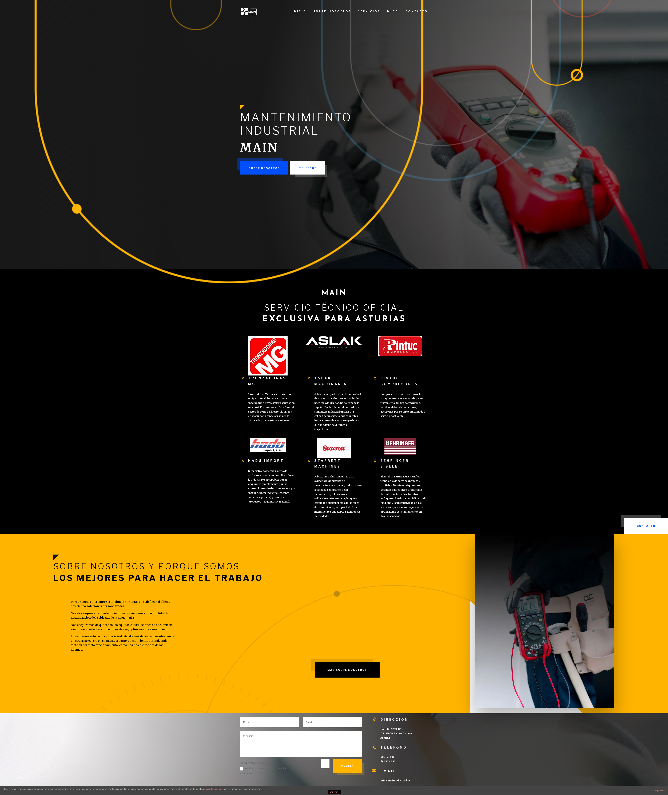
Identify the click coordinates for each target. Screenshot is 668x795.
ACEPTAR (334, 792)
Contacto (416, 11)
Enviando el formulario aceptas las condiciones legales (263, 770)
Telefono (308, 168)
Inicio (299, 11)
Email (388, 771)
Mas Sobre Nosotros (347, 669)
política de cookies (212, 789)
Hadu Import (266, 460)
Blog (393, 11)
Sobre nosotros (332, 11)
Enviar (347, 766)
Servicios (369, 11)
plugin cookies (660, 791)
